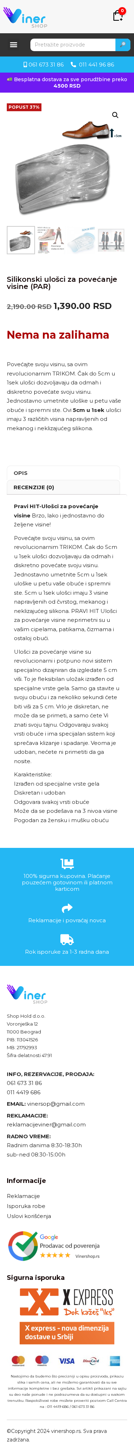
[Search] (122, 45)
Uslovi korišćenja (29, 1216)
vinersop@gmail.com (55, 1103)
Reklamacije (23, 1196)
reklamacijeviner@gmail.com (46, 1124)
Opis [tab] (21, 473)
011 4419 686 (23, 1092)
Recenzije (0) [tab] (34, 487)
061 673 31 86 (24, 1083)
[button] (13, 44)
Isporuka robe (26, 1206)
